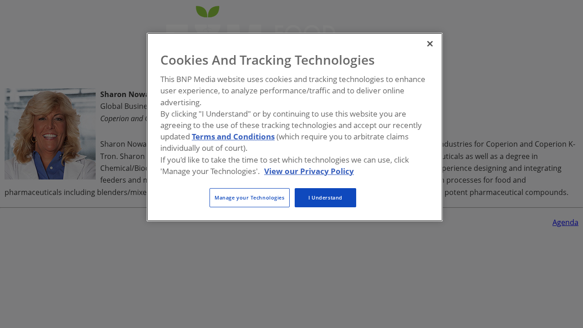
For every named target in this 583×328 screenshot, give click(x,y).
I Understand (325, 197)
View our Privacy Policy (309, 171)
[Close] (430, 44)
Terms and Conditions (233, 136)
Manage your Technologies (250, 197)
